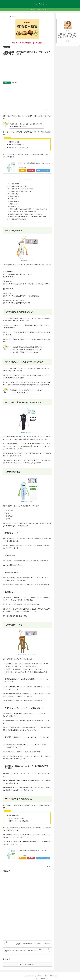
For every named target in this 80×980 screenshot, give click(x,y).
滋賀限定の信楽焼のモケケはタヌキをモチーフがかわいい (26, 214)
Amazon (22, 170)
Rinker (25, 167)
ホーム (26, 976)
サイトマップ (32, 976)
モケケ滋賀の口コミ (13, 206)
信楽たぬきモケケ (15, 201)
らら (67, 30)
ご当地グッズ (7, 47)
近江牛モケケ (13, 199)
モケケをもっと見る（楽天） (27, 501)
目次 (25, 179)
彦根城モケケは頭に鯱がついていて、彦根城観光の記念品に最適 (28, 216)
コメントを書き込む (27, 964)
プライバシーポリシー (43, 976)
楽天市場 (31, 170)
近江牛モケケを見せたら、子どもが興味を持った (23, 211)
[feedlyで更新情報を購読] (66, 40)
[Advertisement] (27, 67)
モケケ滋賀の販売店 (13, 184)
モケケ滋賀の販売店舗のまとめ (17, 219)
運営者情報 (53, 976)
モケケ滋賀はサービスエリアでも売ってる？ (20, 189)
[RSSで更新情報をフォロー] (69, 40)
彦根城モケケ (13, 204)
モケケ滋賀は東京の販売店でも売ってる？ (20, 191)
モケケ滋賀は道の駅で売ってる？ (17, 186)
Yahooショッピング (42, 170)
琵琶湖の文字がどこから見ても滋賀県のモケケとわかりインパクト (28, 209)
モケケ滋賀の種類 (13, 194)
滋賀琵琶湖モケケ (15, 196)
